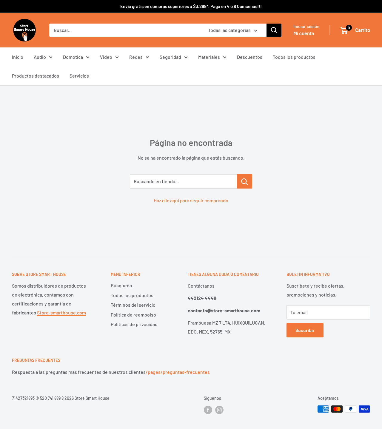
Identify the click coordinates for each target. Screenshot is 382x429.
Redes (136, 57)
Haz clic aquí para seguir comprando (191, 200)
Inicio (17, 57)
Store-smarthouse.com (61, 312)
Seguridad (170, 57)
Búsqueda (121, 285)
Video (106, 57)
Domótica (73, 57)
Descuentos (249, 57)
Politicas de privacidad (134, 324)
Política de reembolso (133, 314)
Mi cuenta (303, 33)
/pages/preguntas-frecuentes (178, 372)
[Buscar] (274, 30)
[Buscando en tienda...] (244, 181)
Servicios (79, 75)
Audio (40, 57)
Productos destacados (35, 75)
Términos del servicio (133, 305)
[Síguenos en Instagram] (219, 409)
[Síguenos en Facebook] (208, 409)
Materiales (209, 57)
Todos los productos (294, 57)
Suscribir (305, 330)
